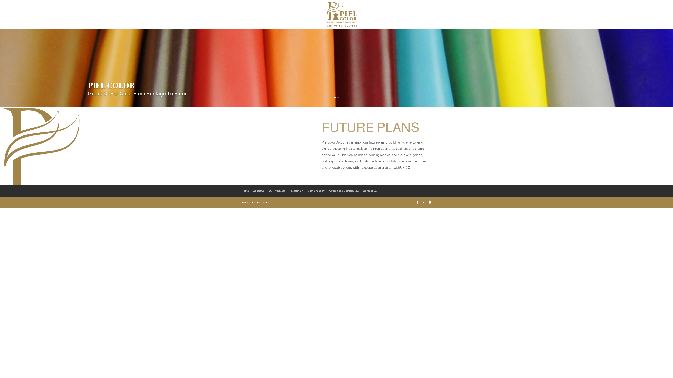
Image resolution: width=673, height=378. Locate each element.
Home (245, 191)
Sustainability (316, 191)
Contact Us (370, 191)
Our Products (277, 191)
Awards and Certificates (344, 191)
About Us (258, 191)
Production (296, 191)
